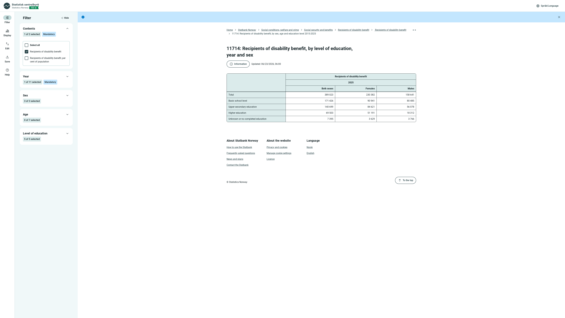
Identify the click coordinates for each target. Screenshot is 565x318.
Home (230, 30)
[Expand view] (414, 30)
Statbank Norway (247, 30)
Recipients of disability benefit (353, 30)
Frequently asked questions (241, 153)
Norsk (310, 147)
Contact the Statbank (238, 165)
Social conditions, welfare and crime (280, 30)
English (310, 153)
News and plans (235, 159)
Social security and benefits (318, 30)
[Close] (559, 17)
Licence (271, 159)
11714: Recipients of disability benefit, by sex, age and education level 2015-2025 (274, 33)
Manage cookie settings (279, 153)
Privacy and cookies (277, 147)
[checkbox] (46, 45)
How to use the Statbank (239, 147)
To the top (408, 180)
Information (240, 64)
